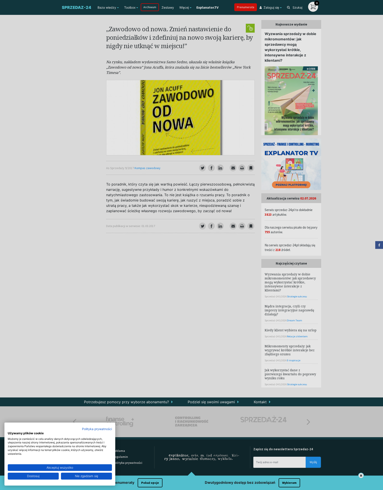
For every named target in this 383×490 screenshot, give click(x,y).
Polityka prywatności (97, 429)
